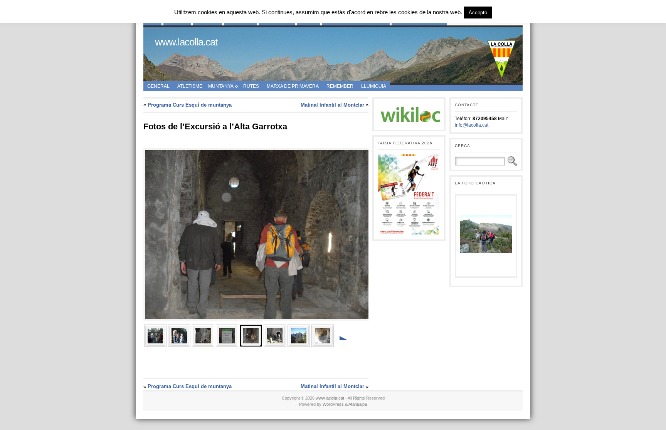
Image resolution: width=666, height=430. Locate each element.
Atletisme (189, 86)
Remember (339, 86)
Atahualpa (357, 404)
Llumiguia (373, 86)
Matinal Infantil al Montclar (332, 105)
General (158, 86)
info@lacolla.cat (471, 125)
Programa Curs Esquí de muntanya (190, 105)
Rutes (251, 86)
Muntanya (221, 86)
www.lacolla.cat (186, 42)
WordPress (333, 404)
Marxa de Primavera (293, 86)
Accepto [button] (478, 12)
